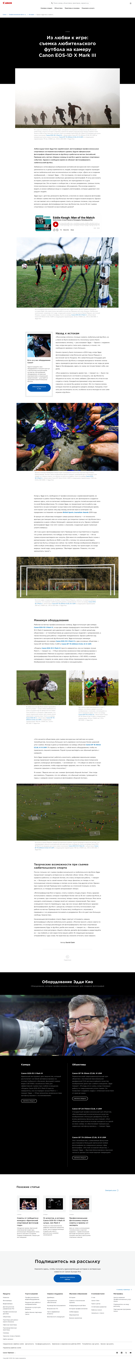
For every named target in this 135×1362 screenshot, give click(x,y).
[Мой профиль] (130, 3)
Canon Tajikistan (8, 1352)
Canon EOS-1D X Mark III (54, 135)
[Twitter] (126, 1353)
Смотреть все (110, 1190)
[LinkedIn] (122, 1353)
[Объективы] (63, 8)
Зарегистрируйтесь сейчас (67, 1278)
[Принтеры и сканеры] (80, 8)
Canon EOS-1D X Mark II (78, 315)
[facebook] (117, 1353)
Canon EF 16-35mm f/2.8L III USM (87, 1073)
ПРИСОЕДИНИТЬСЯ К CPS (39, 387)
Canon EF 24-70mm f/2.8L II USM (87, 1109)
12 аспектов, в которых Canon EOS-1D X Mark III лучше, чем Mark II (54, 1220)
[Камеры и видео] (53, 8)
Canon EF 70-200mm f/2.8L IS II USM (63, 603)
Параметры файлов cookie (12, 1348)
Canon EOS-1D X (31, 718)
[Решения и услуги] (95, 8)
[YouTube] (131, 1353)
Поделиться (67, 960)
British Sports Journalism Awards (76, 512)
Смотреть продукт (29, 1100)
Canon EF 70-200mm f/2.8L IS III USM (71, 137)
